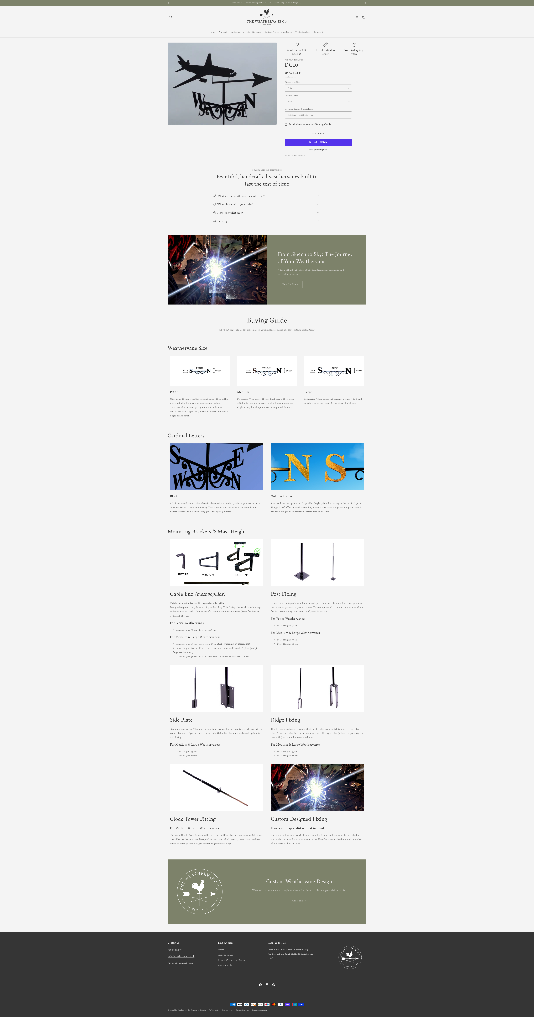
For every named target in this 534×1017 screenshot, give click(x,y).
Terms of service (242, 1010)
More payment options (318, 149)
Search (221, 949)
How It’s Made (225, 965)
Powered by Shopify (198, 1010)
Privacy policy (227, 1010)
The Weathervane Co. (182, 1010)
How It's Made (290, 284)
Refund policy (214, 1010)
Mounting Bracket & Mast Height (299, 108)
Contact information (259, 1010)
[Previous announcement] (168, 3)
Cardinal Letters (291, 95)
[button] (171, 17)
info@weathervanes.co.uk (181, 956)
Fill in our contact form (180, 962)
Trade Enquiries (225, 954)
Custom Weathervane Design (231, 960)
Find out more (299, 900)
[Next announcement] (366, 3)
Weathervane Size (292, 82)
